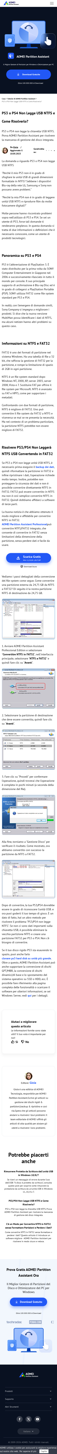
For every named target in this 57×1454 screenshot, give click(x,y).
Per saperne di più (27, 1451)
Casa (3, 99)
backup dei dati (45, 467)
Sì (17, 1042)
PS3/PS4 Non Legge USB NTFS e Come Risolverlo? (28, 1202)
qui (29, 995)
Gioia (15, 147)
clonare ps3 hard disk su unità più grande (26, 958)
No (27, 1042)
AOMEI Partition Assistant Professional (24, 524)
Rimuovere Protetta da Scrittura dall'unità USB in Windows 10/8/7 (28, 1173)
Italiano (27, 1431)
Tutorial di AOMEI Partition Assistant (21, 99)
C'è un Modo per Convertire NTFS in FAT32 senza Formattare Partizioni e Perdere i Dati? (28, 1225)
